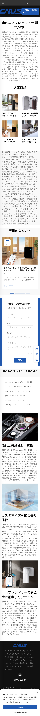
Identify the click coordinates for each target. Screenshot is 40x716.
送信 (20, 360)
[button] (12, 293)
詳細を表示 (10, 102)
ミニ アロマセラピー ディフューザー (18, 387)
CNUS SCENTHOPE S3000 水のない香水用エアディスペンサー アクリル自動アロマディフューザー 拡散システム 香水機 (10, 140)
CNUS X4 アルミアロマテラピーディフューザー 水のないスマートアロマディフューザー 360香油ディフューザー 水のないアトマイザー (30, 140)
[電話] (36, 354)
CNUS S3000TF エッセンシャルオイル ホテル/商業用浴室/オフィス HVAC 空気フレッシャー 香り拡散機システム (10, 114)
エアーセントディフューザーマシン (17, 391)
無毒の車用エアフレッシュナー (16, 396)
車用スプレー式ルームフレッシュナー (18, 405)
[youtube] (20, 675)
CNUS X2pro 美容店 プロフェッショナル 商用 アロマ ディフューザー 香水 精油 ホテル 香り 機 (30, 114)
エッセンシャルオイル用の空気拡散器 (18, 382)
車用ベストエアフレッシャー (15, 400)
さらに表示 (8, 286)
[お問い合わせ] (36, 349)
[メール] (36, 359)
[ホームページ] (10, 11)
